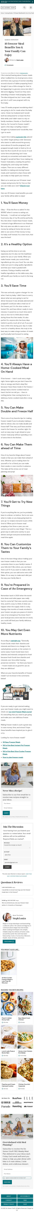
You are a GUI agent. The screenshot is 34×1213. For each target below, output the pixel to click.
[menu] (31, 7)
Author (7, 852)
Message (7, 843)
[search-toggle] (24, 7)
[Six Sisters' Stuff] (8, 7)
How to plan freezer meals (13, 757)
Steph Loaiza (19, 60)
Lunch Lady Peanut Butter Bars (8, 1052)
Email (6, 859)
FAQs (25, 1200)
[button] (17, 1178)
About (9, 1196)
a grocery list (21, 137)
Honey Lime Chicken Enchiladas (25, 1052)
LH (17, 1210)
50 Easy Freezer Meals (11, 742)
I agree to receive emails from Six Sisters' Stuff (15, 1177)
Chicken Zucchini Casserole (24, 1085)
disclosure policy (24, 73)
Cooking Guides (9, 13)
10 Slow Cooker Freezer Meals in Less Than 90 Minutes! (7, 980)
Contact (9, 1200)
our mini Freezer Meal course (20, 712)
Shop (25, 1204)
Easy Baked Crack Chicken (24, 1019)
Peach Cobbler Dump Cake (7, 1019)
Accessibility (25, 1196)
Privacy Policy (9, 1204)
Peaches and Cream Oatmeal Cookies (8, 1085)
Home (2, 13)
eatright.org (15, 641)
